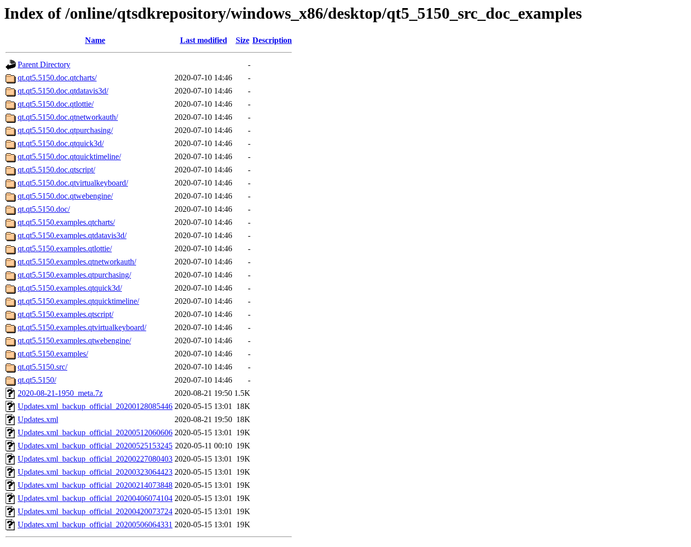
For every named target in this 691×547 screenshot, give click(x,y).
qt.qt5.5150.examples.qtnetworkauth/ (77, 261)
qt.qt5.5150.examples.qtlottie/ (65, 248)
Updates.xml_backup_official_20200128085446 (95, 406)
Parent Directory (44, 64)
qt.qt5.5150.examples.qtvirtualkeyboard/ (82, 327)
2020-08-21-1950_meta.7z (60, 393)
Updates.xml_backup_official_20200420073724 (95, 511)
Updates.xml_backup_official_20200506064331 (95, 524)
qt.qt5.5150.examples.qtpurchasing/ (74, 274)
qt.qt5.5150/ (37, 380)
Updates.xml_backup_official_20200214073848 (95, 485)
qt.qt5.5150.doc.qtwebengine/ (65, 196)
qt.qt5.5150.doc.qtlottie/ (56, 104)
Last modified (203, 40)
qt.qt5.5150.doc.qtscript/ (56, 169)
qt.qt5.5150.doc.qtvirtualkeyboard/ (73, 182)
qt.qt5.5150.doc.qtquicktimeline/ (69, 156)
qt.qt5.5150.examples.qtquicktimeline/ (78, 301)
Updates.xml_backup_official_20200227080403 (95, 458)
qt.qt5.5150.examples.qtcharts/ (66, 222)
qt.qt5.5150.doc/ (44, 209)
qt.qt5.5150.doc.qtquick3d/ (61, 143)
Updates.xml (38, 419)
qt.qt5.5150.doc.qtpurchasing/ (65, 130)
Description (272, 40)
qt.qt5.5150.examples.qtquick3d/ (70, 288)
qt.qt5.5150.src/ (42, 366)
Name (95, 40)
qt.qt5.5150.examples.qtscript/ (65, 314)
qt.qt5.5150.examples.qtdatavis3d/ (72, 235)
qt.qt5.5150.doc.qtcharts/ (57, 77)
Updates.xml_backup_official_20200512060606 (95, 432)
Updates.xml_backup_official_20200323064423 (95, 472)
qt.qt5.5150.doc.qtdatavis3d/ (63, 90)
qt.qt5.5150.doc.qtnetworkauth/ (68, 117)
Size (242, 40)
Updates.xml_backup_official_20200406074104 (95, 498)
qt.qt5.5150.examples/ (53, 353)
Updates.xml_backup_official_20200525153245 (95, 445)
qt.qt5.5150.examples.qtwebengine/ (74, 340)
